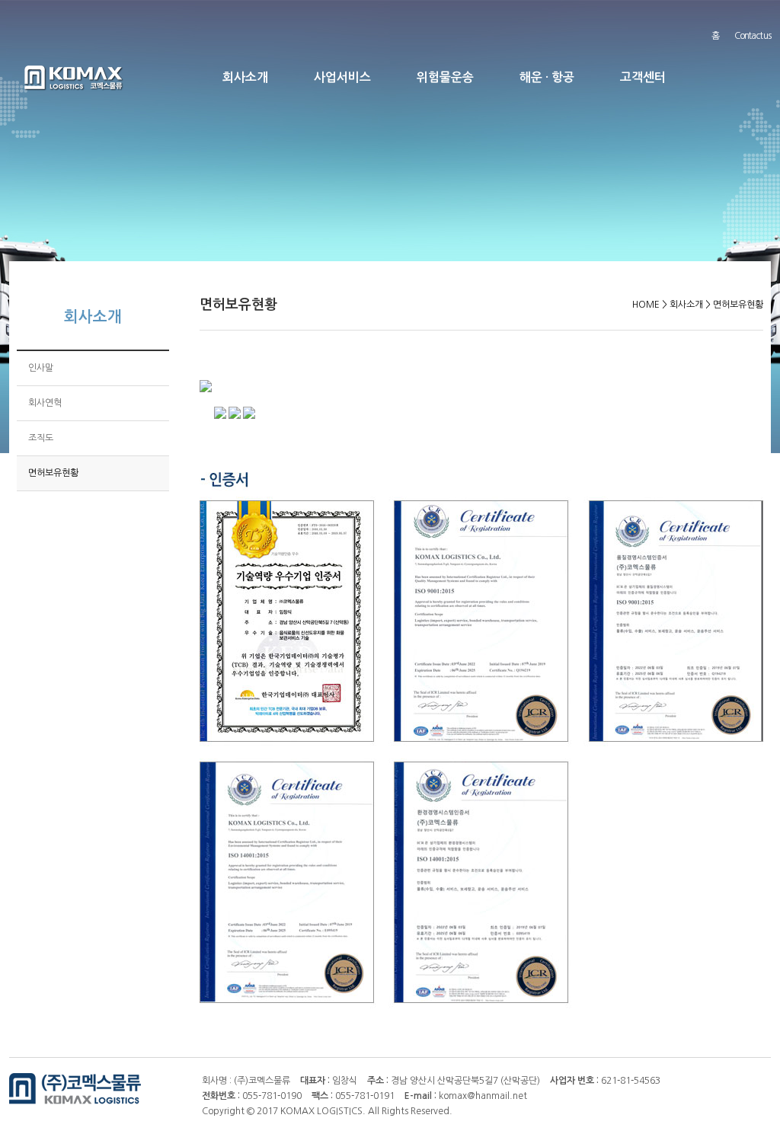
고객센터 (643, 77)
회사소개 (245, 77)
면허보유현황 (53, 473)
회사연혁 (45, 402)
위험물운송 (445, 77)
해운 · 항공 (546, 77)
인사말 (40, 367)
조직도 (40, 437)
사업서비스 (342, 77)
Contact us (752, 35)
